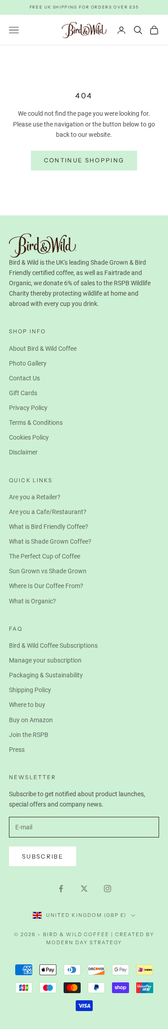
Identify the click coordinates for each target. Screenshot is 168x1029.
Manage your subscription (45, 660)
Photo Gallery (28, 363)
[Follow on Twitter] (84, 888)
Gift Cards (23, 393)
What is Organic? (32, 601)
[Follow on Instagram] (107, 888)
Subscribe (42, 856)
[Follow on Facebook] (60, 888)
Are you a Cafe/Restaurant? (47, 511)
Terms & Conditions (36, 422)
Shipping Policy (30, 689)
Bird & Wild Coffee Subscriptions (53, 645)
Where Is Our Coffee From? (46, 585)
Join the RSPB (28, 734)
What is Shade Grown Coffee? (50, 541)
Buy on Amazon (31, 720)
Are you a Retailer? (34, 497)
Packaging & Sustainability (46, 675)
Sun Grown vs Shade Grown (47, 571)
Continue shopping (84, 160)
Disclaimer (23, 452)
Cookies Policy (29, 437)
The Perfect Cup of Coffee (44, 556)
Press (17, 749)
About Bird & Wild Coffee (43, 348)
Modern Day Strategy (84, 942)
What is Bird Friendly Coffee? (48, 526)
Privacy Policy (28, 407)
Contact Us (24, 378)
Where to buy (27, 704)
